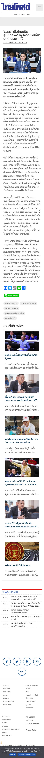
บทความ (6, 695)
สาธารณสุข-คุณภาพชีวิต (10, 729)
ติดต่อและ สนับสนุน (32, 723)
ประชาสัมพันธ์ (30, 701)
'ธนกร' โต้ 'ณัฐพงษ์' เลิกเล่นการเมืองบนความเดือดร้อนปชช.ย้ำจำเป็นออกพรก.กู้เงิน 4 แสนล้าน (21, 527)
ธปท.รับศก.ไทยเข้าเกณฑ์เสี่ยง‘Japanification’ (20, 611)
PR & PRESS (30, 717)
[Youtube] (27, 661)
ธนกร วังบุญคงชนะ (11, 303)
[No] (41, 752)
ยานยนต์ (5, 726)
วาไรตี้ (28, 688)
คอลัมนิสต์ (6, 692)
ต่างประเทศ (6, 716)
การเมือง (6, 685)
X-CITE (4, 723)
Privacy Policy (31, 730)
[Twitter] (17, 661)
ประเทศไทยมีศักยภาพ (28, 303)
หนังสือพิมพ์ (7, 704)
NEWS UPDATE (10, 592)
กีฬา (27, 692)
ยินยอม (12, 755)
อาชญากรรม (6, 720)
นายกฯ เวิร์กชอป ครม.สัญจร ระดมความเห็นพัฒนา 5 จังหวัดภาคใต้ (24, 598)
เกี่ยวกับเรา (30, 720)
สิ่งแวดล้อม (30, 708)
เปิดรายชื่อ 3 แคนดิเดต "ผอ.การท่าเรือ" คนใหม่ (26, 618)
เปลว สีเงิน (6, 688)
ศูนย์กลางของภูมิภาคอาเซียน (14, 313)
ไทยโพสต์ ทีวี (6, 735)
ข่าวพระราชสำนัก (8, 701)
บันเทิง (4, 732)
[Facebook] (7, 661)
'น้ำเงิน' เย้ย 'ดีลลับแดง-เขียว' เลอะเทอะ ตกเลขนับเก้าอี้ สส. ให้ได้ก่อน (21, 400)
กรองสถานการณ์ (32, 685)
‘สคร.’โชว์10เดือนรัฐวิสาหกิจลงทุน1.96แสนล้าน (21, 624)
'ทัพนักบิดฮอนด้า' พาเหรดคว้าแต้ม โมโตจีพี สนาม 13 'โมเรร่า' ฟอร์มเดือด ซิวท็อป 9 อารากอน (25, 604)
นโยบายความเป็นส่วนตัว (27, 755)
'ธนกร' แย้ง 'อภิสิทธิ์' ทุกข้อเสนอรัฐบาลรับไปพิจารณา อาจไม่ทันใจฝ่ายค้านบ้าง (20, 484)
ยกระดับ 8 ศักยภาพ (11, 308)
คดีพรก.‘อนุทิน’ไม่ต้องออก (17, 565)
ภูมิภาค (28, 704)
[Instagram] (37, 661)
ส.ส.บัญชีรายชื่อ (10, 318)
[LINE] (22, 671)
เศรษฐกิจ (6, 698)
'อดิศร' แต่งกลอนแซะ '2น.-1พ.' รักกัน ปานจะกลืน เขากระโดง (21, 440)
